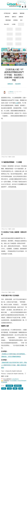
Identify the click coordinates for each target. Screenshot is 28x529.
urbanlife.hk (15, 379)
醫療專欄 (22, 13)
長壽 (3, 388)
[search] (25, 5)
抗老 (20, 388)
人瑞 (16, 103)
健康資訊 (15, 13)
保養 (15, 388)
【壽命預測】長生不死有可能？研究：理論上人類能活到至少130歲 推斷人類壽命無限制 (14, 365)
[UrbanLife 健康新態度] (14, 4)
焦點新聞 (18, 84)
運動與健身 (8, 20)
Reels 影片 (6, 24)
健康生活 (14, 16)
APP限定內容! (7, 13)
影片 (21, 20)
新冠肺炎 (15, 20)
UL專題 (13, 24)
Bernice (12, 91)
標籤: (3, 385)
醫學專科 (7, 16)
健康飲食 (21, 16)
